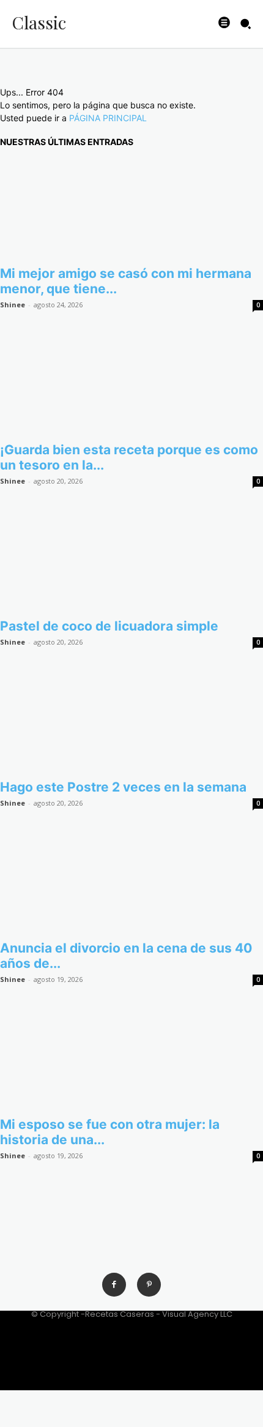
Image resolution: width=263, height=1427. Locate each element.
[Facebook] (114, 1285)
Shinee (12, 304)
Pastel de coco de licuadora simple (109, 626)
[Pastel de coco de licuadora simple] (131, 561)
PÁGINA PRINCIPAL (108, 118)
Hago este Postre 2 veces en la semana (123, 787)
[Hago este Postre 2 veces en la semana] (131, 722)
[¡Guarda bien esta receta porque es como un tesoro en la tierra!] (131, 385)
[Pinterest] (149, 1285)
